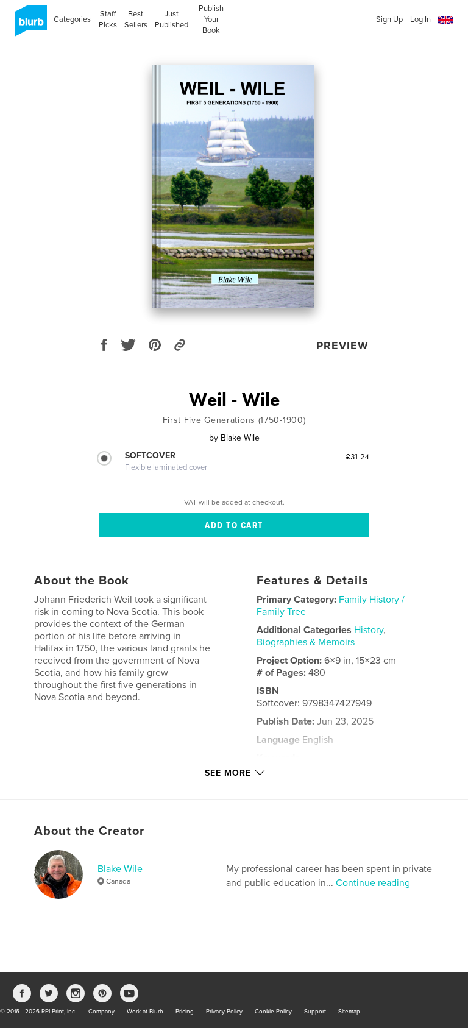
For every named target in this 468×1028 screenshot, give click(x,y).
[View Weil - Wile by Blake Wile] (233, 186)
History (368, 630)
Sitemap (349, 1011)
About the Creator (89, 831)
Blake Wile (120, 869)
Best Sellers (135, 19)
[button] (445, 20)
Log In (420, 19)
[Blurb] (29, 25)
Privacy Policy (224, 1011)
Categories (72, 19)
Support (315, 1011)
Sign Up (389, 19)
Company (101, 1011)
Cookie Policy (273, 1011)
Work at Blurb (145, 1011)
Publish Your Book (211, 19)
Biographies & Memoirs (306, 642)
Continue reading (373, 883)
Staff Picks (107, 19)
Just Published (171, 19)
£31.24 (357, 456)
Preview (342, 345)
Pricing (185, 1011)
